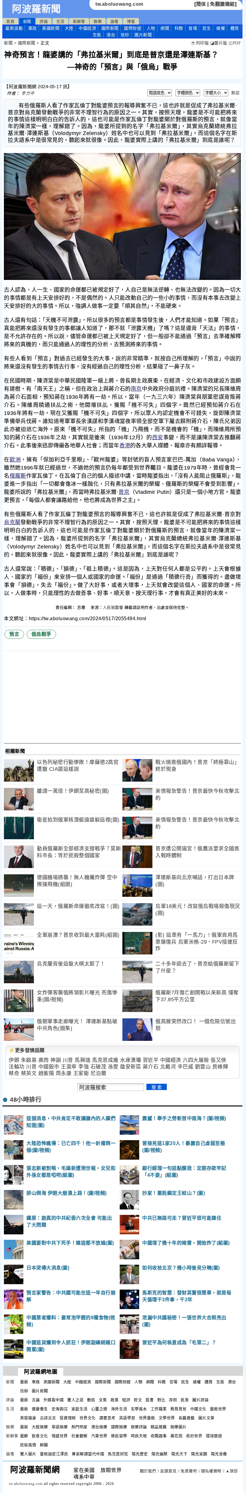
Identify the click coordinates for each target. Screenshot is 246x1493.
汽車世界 (99, 1436)
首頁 (10, 21)
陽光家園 (199, 1454)
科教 (179, 28)
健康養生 (40, 1409)
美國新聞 (50, 28)
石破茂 (98, 1067)
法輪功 (17, 1067)
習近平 (151, 1060)
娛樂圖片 (178, 1427)
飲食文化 (40, 1436)
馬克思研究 (118, 1454)
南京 (136, 389)
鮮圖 (44, 1445)
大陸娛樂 (40, 1427)
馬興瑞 (83, 1060)
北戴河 (168, 1067)
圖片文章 (206, 1418)
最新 (14, 28)
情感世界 (60, 1436)
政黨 (114, 1400)
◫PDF (235, 43)
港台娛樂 (99, 1427)
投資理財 (68, 1418)
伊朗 (14, 1060)
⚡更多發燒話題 (27, 1050)
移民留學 (119, 1436)
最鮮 (24, 1436)
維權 (220, 28)
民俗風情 (28, 1445)
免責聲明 (189, 1471)
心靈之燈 (99, 1409)
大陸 (69, 28)
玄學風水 (139, 1409)
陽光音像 (219, 1454)
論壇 (114, 21)
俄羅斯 (18, 476)
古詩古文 (48, 1418)
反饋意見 (168, 1471)
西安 (157, 437)
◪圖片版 (218, 43)
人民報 (109, 607)
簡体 (201, 4)
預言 (14, 634)
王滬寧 (69, 1067)
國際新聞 (110, 28)
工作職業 (159, 1409)
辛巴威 (186, 1067)
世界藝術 (147, 1418)
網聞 (164, 28)
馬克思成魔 (105, 1060)
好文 (138, 1400)
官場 (192, 28)
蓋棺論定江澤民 (54, 1454)
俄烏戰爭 (41, 634)
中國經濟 (87, 28)
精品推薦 (159, 1427)
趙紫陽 (46, 1073)
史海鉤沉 (60, 1409)
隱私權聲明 (211, 1471)
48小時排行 (25, 1099)
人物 (151, 28)
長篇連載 (186, 1418)
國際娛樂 (119, 1427)
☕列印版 (199, 43)
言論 (36, 1400)
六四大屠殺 (196, 1060)
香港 (124, 446)
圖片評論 (200, 1400)
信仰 (125, 34)
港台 (110, 34)
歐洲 (15, 460)
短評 (126, 1400)
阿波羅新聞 (36, 9)
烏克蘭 (12, 522)
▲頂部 (232, 1471)
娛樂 (98, 21)
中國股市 (48, 1067)
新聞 (27, 21)
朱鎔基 (29, 1060)
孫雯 (113, 1067)
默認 (235, 93)
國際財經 (132, 28)
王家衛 (81, 1073)
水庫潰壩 (130, 1060)
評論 (44, 21)
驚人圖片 (28, 1454)
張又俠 (218, 1060)
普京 (124, 492)
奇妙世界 (194, 1436)
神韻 (55, 1060)
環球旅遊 (214, 1436)
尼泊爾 (98, 1073)
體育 (234, 28)
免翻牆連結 (222, 4)
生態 (97, 34)
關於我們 (148, 1471)
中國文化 (198, 1409)
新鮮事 (79, 21)
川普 (68, 1060)
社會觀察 (79, 1436)
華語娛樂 (60, 1427)
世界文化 (88, 1418)
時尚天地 (139, 1436)
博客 (131, 21)
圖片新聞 (40, 1391)
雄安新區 (130, 1067)
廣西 (43, 1060)
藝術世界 (218, 1409)
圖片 (143, 34)
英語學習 (127, 1418)
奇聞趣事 (159, 1436)
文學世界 (167, 1418)
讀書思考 (107, 1418)
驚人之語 (75, 1400)
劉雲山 (203, 1067)
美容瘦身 (28, 1418)
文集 (103, 1400)
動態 (91, 1400)
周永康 (64, 1073)
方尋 (82, 607)
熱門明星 (79, 1427)
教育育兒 (178, 1409)
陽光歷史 (140, 1454)
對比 (161, 1400)
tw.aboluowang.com (119, 4)
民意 (185, 1400)
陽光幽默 (160, 1454)
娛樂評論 (139, 1427)
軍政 (32, 28)
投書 (150, 1400)
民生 (206, 28)
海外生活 (119, 1409)
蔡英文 (29, 1073)
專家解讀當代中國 (88, 1454)
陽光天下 (179, 1454)
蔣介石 (151, 1067)
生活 (60, 21)
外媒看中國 (54, 1400)
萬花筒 (176, 1436)
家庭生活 (79, 1409)
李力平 (27, 93)
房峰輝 (220, 1067)
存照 (173, 1400)
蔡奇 (14, 1073)
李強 (83, 1067)
